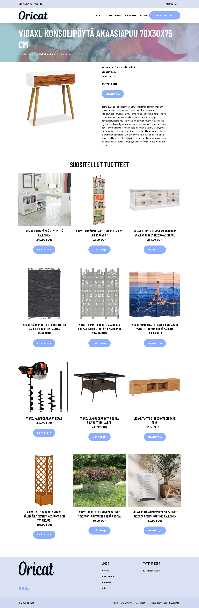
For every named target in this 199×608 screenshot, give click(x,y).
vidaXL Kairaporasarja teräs (44, 418)
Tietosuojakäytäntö (157, 602)
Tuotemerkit (121, 67)
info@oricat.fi (171, 3)
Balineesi (130, 15)
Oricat (98, 15)
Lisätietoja (113, 93)
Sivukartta (174, 602)
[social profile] (41, 4)
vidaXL (132, 67)
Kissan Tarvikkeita (164, 15)
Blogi (143, 15)
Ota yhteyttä (127, 602)
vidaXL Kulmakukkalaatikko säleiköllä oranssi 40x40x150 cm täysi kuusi (44, 516)
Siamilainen (113, 15)
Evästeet (140, 602)
